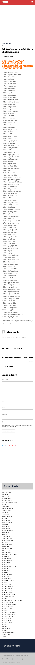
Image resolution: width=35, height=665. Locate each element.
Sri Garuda (5, 572)
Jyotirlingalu (5, 514)
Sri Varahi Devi (6, 618)
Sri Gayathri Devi (7, 574)
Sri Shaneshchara (7, 608)
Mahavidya (5, 524)
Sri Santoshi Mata (7, 602)
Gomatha (5, 512)
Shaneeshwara (6, 550)
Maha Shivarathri (7, 522)
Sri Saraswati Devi (7, 606)
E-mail (4, 407)
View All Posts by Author (8, 337)
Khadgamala (6, 520)
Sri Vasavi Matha (7, 620)
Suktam (4, 626)
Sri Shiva (4, 610)
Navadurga (5, 532)
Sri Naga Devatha (7, 592)
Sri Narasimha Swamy (8, 594)
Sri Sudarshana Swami (9, 614)
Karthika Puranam (7, 516)
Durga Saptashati (7, 508)
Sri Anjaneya (5, 556)
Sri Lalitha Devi (6, 584)
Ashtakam (5, 494)
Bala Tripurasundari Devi (9, 502)
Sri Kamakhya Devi (8, 580)
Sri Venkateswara (7, 622)
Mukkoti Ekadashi (7, 530)
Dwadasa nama (6, 510)
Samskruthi (5, 546)
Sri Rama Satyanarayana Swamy (12, 600)
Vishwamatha (9, 56)
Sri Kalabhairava (6, 578)
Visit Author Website (21, 337)
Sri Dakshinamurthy (8, 560)
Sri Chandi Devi (6, 558)
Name (4, 401)
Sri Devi (4, 564)
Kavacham (5, 518)
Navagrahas (5, 534)
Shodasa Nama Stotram (9, 554)
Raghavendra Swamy (8, 540)
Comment (5, 379)
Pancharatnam (6, 536)
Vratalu (4, 636)
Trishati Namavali (7, 634)
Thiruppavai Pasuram (8, 632)
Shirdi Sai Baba (6, 552)
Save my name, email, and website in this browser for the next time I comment (17, 426)
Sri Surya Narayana (7, 616)
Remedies (5, 542)
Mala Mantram (6, 526)
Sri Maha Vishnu (7, 588)
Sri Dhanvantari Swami (9, 566)
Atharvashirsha (6, 498)
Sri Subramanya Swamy (9, 612)
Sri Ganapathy (6, 570)
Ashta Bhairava (6, 492)
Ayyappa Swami (7, 500)
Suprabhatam (6, 628)
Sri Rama (4, 598)
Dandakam (5, 506)
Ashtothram (5, 496)
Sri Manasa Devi (7, 590)
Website (4, 414)
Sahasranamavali (7, 544)
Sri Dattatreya (6, 562)
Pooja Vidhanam (7, 538)
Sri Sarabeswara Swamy (8, 324)
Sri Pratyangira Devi (8, 596)
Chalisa (4, 504)
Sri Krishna (5, 582)
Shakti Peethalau (7, 548)
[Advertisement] (17, 23)
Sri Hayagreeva (6, 576)
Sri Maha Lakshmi (7, 586)
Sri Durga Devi (6, 568)
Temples (4, 630)
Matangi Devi (6, 528)
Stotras (4, 624)
